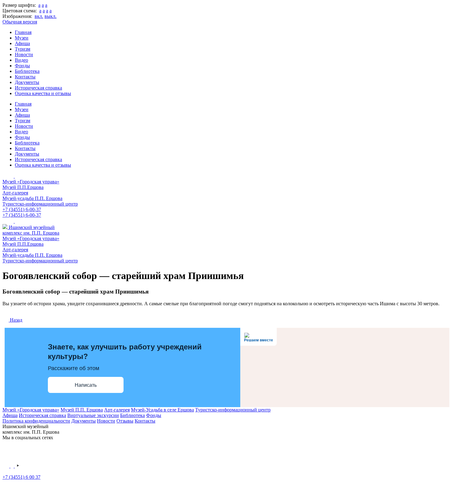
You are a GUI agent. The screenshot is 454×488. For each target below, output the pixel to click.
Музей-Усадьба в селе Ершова (162, 409)
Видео (21, 60)
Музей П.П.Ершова (23, 187)
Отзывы (124, 420)
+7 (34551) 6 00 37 (21, 477)
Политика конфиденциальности (36, 420)
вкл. (39, 16)
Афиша (22, 43)
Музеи (21, 37)
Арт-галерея (15, 192)
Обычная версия (19, 21)
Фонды (22, 65)
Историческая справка (38, 87)
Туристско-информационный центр (40, 203)
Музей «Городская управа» (30, 181)
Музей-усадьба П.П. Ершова (32, 198)
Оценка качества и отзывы (43, 93)
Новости (24, 54)
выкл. (50, 16)
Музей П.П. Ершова (82, 409)
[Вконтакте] (6, 466)
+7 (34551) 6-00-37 (21, 209)
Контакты (25, 76)
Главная (23, 32)
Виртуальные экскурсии (93, 415)
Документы (27, 82)
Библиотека (27, 71)
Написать (86, 385)
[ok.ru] (13, 466)
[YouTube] (18, 466)
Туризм (22, 49)
